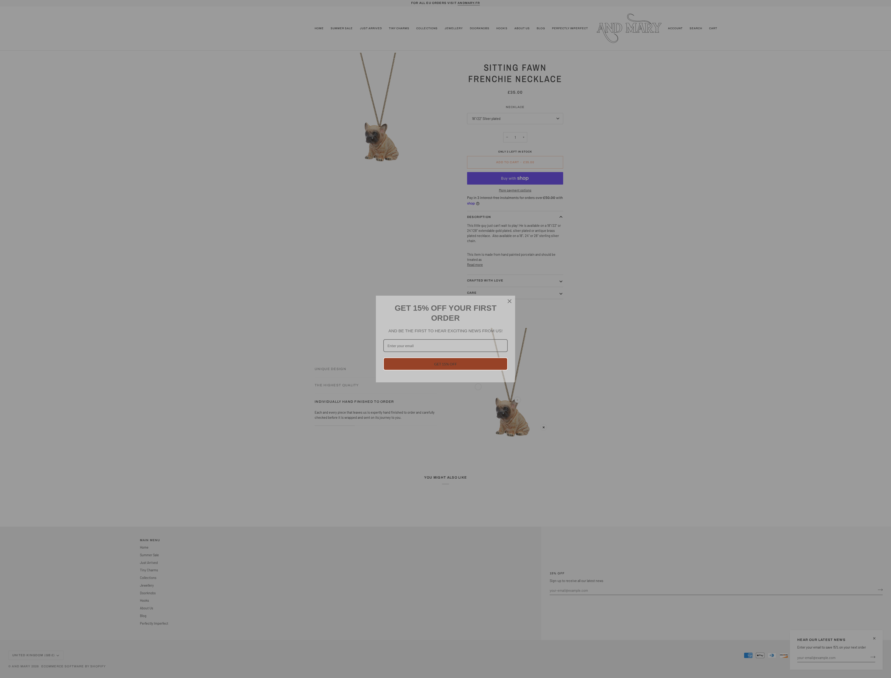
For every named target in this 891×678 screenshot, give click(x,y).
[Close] (509, 301)
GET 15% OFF (445, 364)
